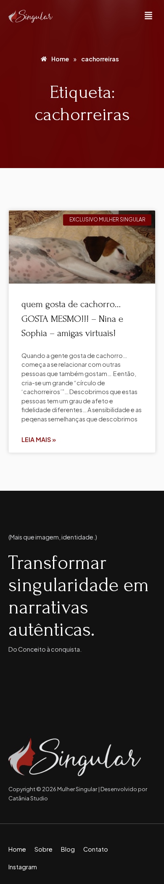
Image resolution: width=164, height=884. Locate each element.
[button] (148, 16)
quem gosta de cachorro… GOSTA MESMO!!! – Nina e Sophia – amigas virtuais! (72, 319)
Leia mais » (38, 439)
